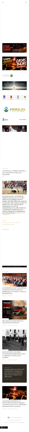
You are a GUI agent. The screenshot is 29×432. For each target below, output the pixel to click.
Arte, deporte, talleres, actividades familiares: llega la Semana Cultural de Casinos (13, 354)
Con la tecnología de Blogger (15, 417)
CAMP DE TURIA (16, 222)
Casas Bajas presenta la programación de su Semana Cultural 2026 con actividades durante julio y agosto (14, 403)
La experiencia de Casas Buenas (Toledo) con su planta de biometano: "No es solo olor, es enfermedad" (14, 290)
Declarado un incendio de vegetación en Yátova (12, 322)
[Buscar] (26, 2)
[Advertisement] (14, 24)
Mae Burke (18, 420)
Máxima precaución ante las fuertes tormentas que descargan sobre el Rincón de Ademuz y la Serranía (14, 373)
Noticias (12, 224)
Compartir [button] (4, 220)
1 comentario (10, 295)
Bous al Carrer (9, 222)
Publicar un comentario (12, 325)
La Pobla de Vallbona (6, 224)
